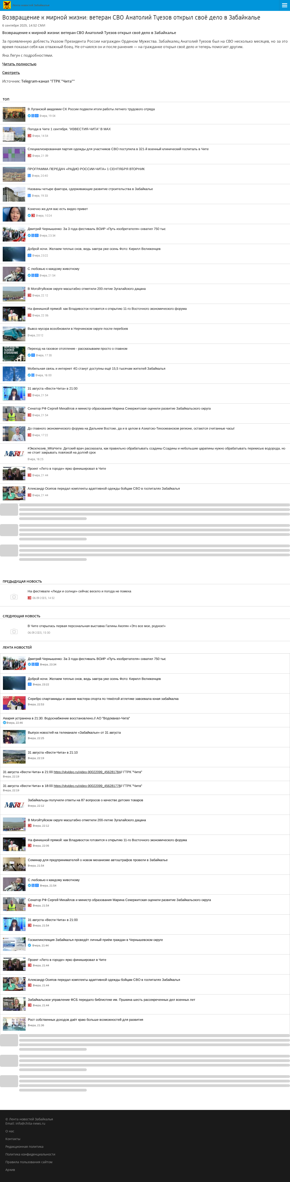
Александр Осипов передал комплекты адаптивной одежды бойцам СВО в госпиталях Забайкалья (104, 488)
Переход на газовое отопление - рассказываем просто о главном (77, 348)
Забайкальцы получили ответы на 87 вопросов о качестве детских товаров (85, 800)
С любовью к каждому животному (53, 269)
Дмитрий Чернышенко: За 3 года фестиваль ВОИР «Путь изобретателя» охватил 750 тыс (97, 229)
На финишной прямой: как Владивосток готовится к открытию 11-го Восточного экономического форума (107, 308)
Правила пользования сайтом (28, 1162)
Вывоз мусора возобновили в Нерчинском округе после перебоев (78, 328)
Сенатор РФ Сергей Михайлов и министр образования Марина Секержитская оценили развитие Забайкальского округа (119, 408)
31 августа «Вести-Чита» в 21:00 (52, 388)
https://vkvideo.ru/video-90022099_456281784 (87, 772)
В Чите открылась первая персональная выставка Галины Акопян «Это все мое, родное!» (97, 626)
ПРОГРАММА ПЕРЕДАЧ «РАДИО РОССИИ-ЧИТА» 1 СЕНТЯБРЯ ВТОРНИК (86, 169)
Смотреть (11, 72)
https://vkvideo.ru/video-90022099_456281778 (87, 786)
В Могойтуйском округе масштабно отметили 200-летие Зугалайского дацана (87, 289)
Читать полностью (19, 63)
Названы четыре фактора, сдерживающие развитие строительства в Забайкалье (90, 189)
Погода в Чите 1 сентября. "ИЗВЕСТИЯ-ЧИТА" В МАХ (69, 129)
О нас (9, 1131)
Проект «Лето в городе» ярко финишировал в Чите (67, 468)
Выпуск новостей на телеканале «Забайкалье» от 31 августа (74, 732)
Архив (10, 1169)
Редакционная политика (24, 1146)
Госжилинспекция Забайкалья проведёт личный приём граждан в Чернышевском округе (95, 940)
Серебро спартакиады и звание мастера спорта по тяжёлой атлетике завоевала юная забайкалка (103, 699)
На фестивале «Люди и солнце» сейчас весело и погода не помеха (79, 591)
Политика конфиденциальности (30, 1154)
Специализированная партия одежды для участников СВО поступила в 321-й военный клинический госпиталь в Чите (118, 149)
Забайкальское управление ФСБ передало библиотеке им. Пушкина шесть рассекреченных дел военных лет (111, 999)
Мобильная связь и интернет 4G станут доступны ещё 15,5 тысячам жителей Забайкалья (96, 368)
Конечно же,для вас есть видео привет (58, 209)
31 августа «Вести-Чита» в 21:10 (53, 752)
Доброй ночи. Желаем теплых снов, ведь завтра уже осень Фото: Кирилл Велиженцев (94, 249)
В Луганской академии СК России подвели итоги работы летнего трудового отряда (91, 109)
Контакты (12, 1139)
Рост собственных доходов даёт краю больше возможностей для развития (85, 1019)
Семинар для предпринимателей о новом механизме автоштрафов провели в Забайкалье (98, 860)
